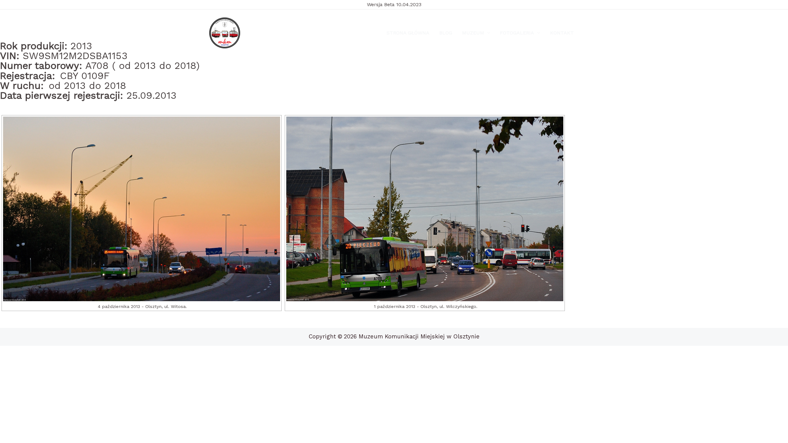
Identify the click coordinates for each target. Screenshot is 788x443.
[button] (487, 33)
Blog (445, 33)
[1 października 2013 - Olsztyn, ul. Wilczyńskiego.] (424, 209)
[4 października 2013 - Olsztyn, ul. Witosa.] (141, 209)
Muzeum (473, 33)
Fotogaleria (517, 33)
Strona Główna (408, 33)
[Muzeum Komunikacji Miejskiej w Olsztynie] (224, 33)
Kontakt (562, 33)
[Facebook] (256, 33)
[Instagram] (271, 33)
